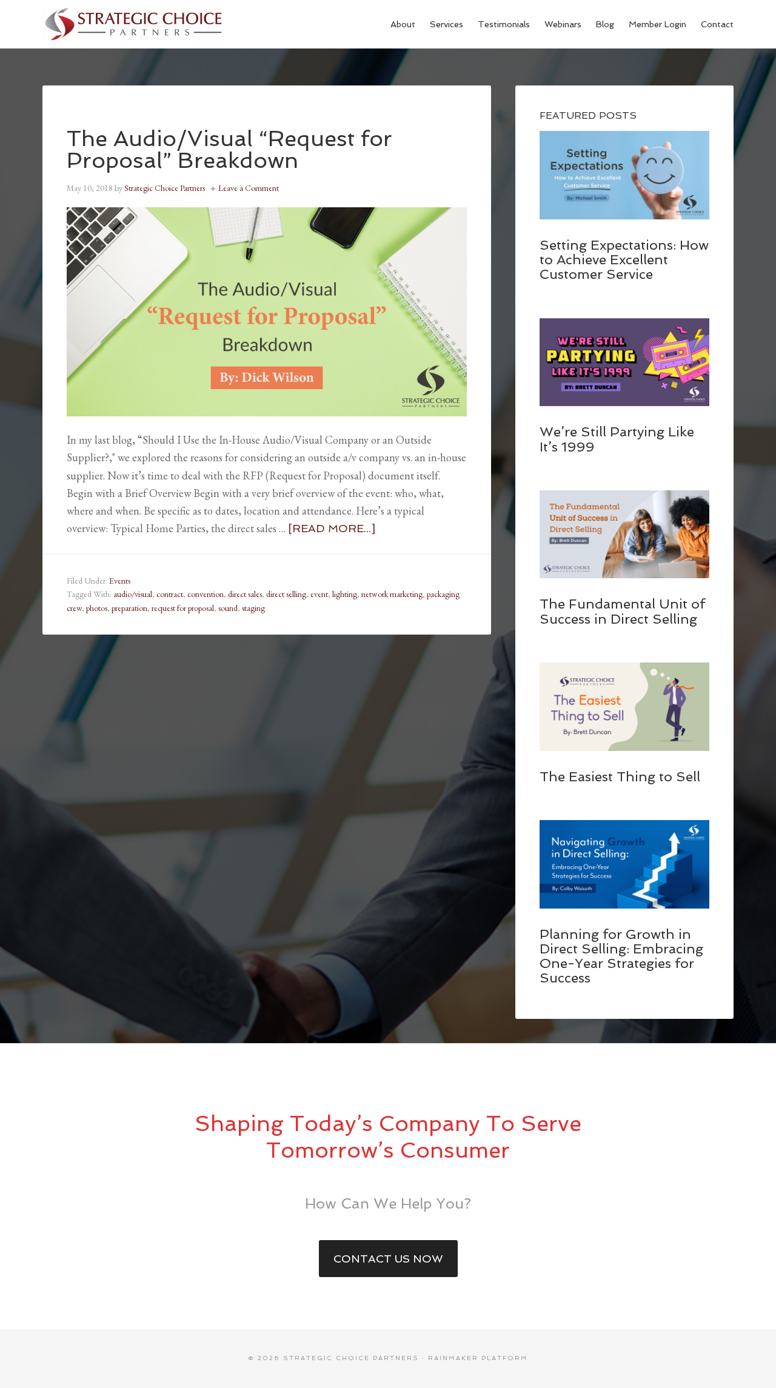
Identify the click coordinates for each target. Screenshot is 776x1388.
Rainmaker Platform (478, 1358)
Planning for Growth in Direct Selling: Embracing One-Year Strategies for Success (621, 956)
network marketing (392, 594)
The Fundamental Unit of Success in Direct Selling (622, 611)
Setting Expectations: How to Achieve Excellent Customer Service (624, 259)
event (319, 594)
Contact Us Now (388, 1258)
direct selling (286, 594)
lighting (344, 594)
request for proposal (183, 607)
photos (96, 607)
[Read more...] (331, 528)
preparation (129, 607)
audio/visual (132, 594)
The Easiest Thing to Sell (620, 776)
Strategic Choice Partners (133, 24)
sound (228, 607)
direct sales (245, 594)
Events (119, 580)
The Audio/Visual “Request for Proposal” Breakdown (229, 149)
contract (169, 594)
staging (253, 607)
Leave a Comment (248, 187)
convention (205, 594)
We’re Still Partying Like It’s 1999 (617, 439)
